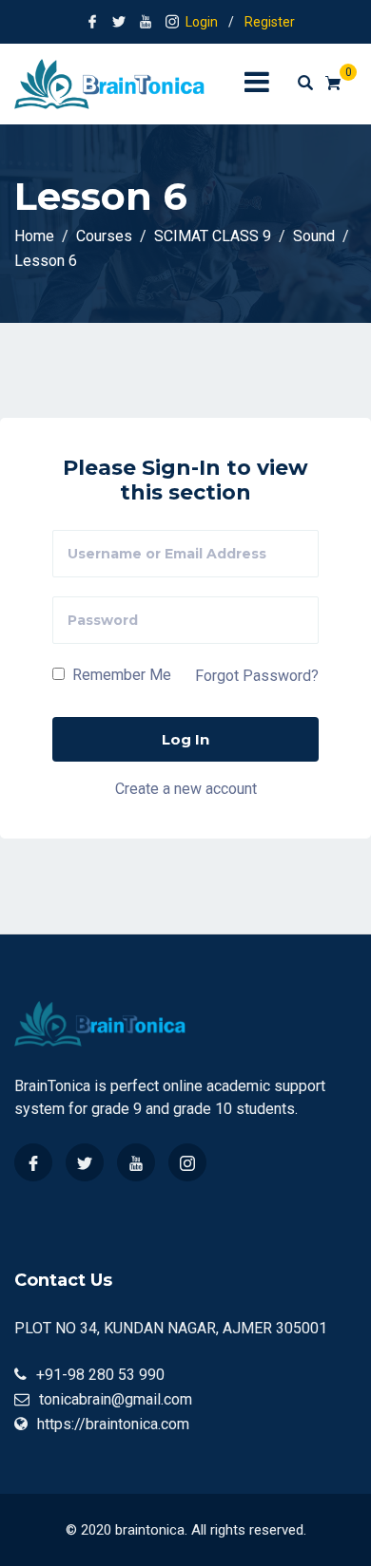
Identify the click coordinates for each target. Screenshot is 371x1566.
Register (269, 21)
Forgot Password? (257, 676)
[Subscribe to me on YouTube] (145, 21)
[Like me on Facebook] (92, 21)
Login (202, 21)
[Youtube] (136, 1162)
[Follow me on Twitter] (119, 21)
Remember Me (119, 675)
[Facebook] (33, 1162)
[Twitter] (85, 1162)
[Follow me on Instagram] (172, 21)
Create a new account (186, 788)
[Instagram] (187, 1162)
